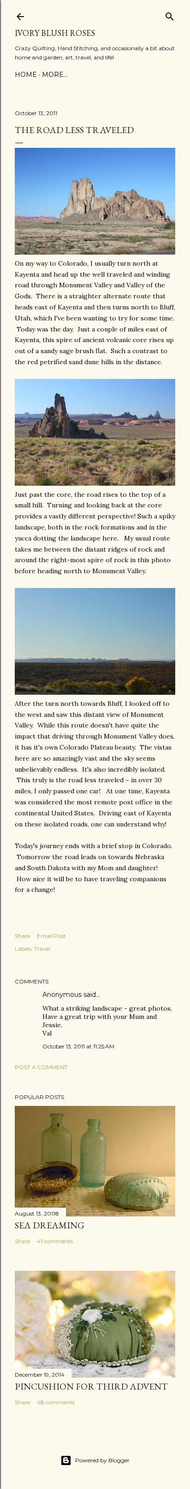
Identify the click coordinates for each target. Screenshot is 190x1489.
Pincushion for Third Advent (91, 1386)
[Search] (169, 14)
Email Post (51, 935)
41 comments (55, 1241)
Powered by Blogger (102, 1460)
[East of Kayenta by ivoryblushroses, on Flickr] (95, 483)
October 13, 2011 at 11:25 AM (78, 1046)
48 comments (56, 1402)
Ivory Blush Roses (55, 33)
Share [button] (22, 935)
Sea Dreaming (49, 1225)
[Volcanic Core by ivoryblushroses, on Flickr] (95, 252)
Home (26, 74)
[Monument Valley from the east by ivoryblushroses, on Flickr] (95, 692)
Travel (42, 948)
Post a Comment (41, 1067)
